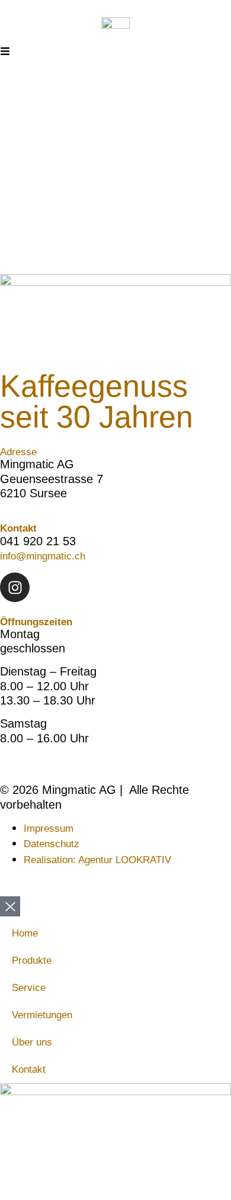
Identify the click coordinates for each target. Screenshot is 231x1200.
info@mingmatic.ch (42, 556)
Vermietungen (42, 1015)
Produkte (32, 960)
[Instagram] (15, 587)
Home (25, 933)
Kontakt (29, 1069)
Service (29, 987)
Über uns (32, 1042)
